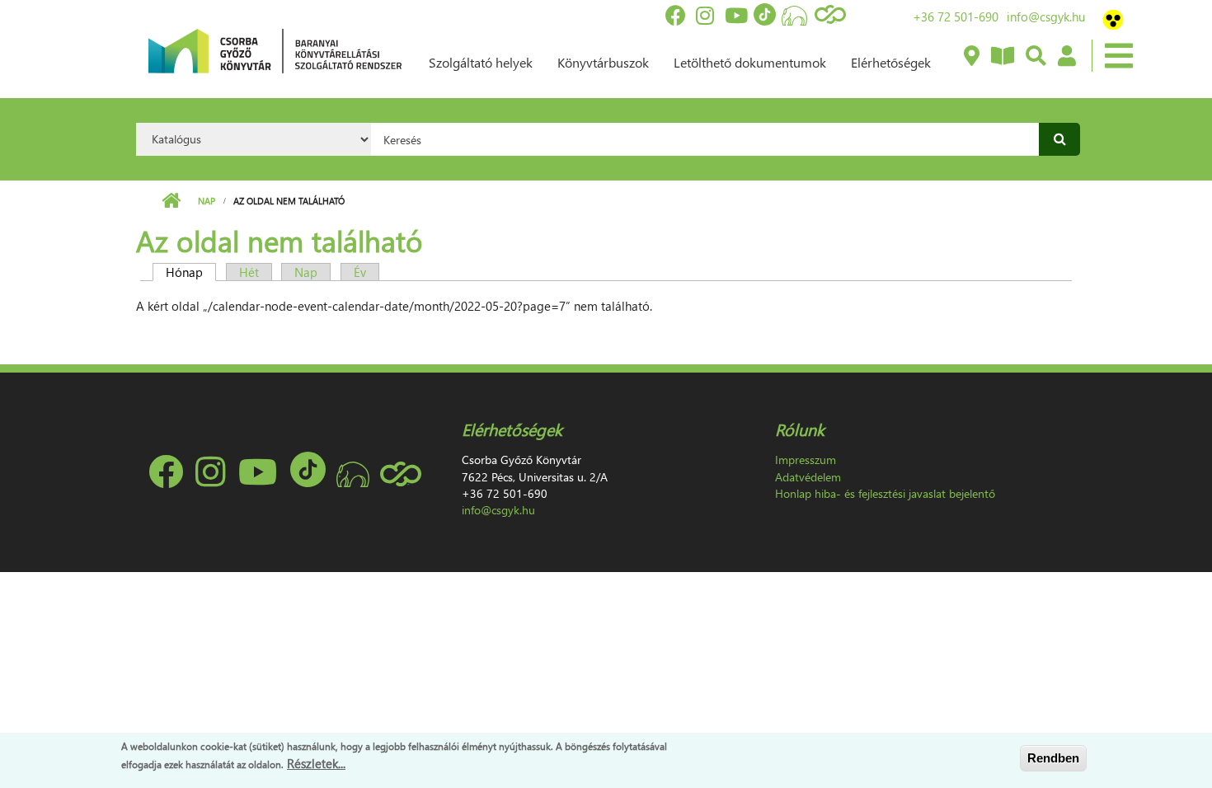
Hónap (191, 272)
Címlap (171, 201)
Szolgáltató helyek (481, 62)
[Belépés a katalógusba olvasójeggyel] (1066, 56)
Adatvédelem (808, 477)
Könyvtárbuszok (603, 62)
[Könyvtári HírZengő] (1001, 56)
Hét (249, 272)
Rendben (1053, 758)
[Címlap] (275, 49)
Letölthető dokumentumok (750, 62)
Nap (206, 200)
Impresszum (805, 459)
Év (360, 272)
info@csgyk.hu (1046, 16)
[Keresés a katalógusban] (1035, 56)
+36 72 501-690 (955, 16)
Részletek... (316, 762)
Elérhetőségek (891, 62)
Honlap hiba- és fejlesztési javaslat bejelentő (885, 493)
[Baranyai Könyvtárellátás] (970, 56)
